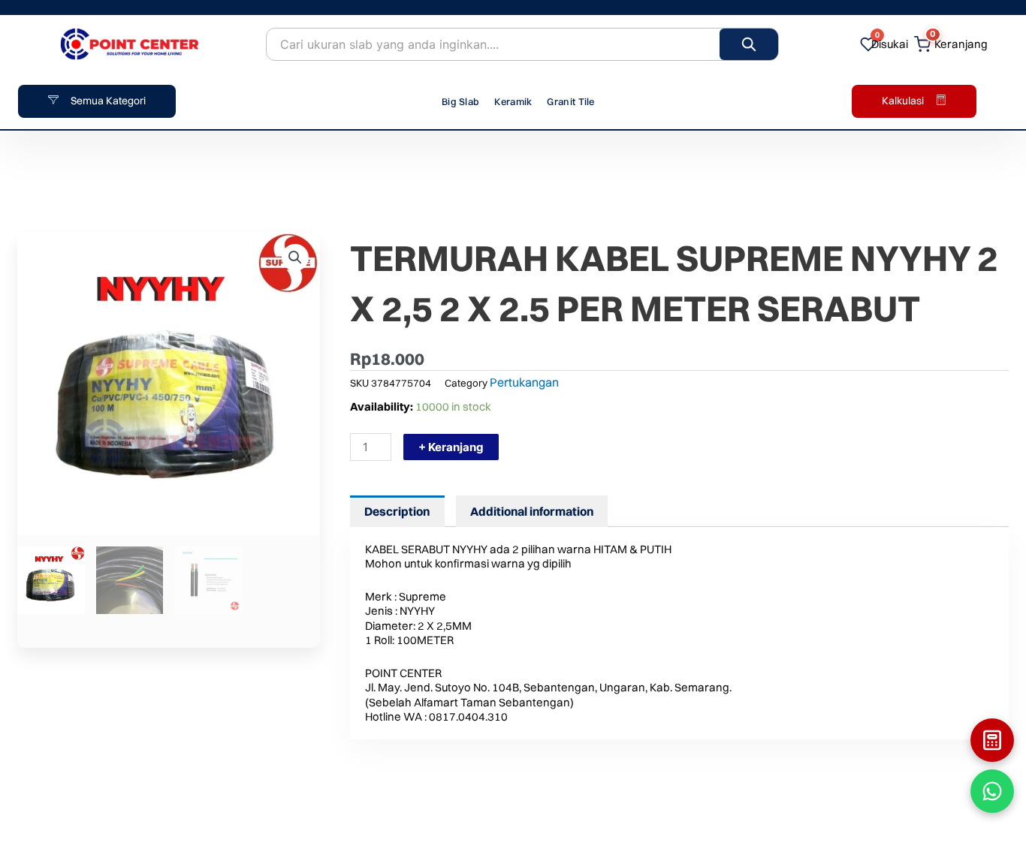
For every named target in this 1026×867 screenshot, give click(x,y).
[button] (295, 257)
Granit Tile (570, 101)
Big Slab (460, 101)
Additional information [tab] (531, 511)
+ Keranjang (451, 447)
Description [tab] (397, 511)
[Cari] (749, 44)
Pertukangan (524, 382)
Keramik (513, 101)
